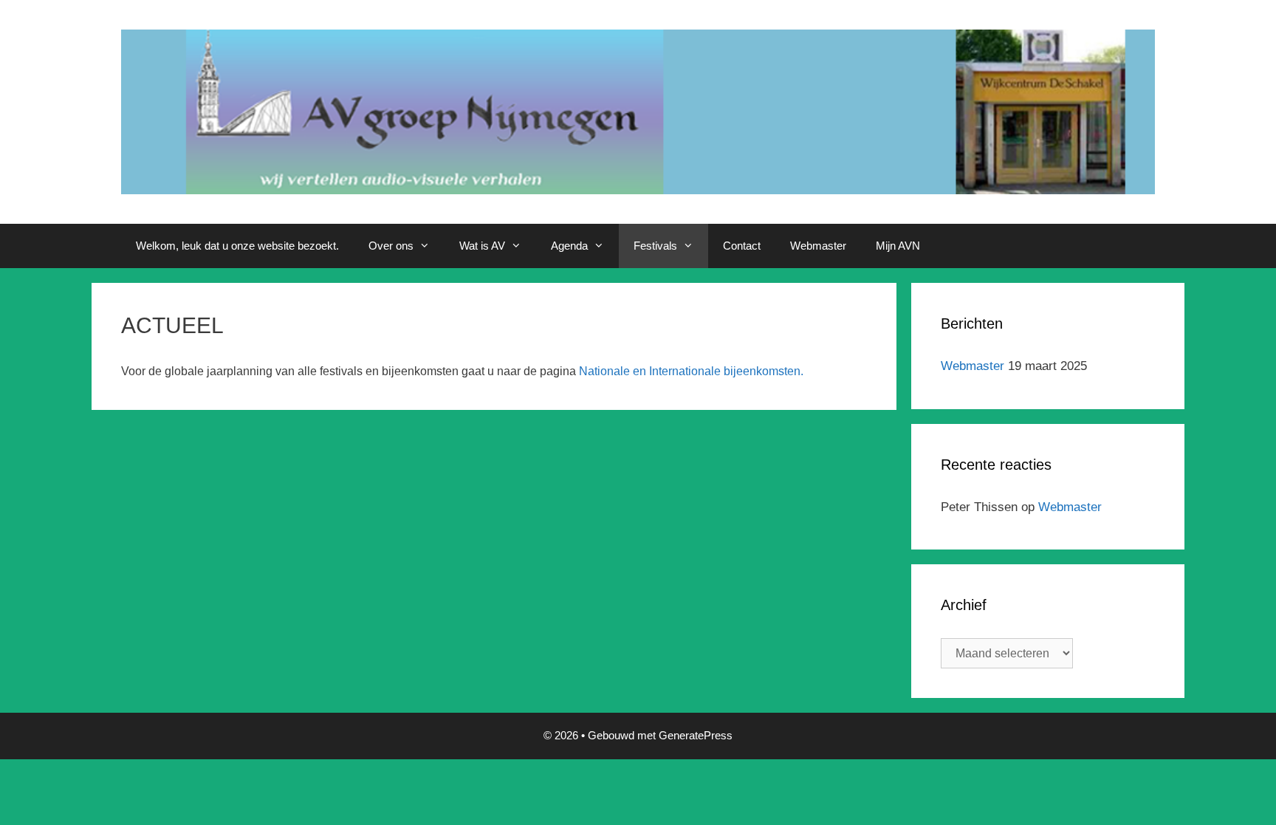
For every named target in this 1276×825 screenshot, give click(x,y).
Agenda (569, 245)
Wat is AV (482, 245)
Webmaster (818, 245)
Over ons (391, 245)
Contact (742, 245)
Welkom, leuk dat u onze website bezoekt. (237, 245)
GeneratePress (696, 735)
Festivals (655, 245)
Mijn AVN (898, 245)
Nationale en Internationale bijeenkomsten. (691, 371)
